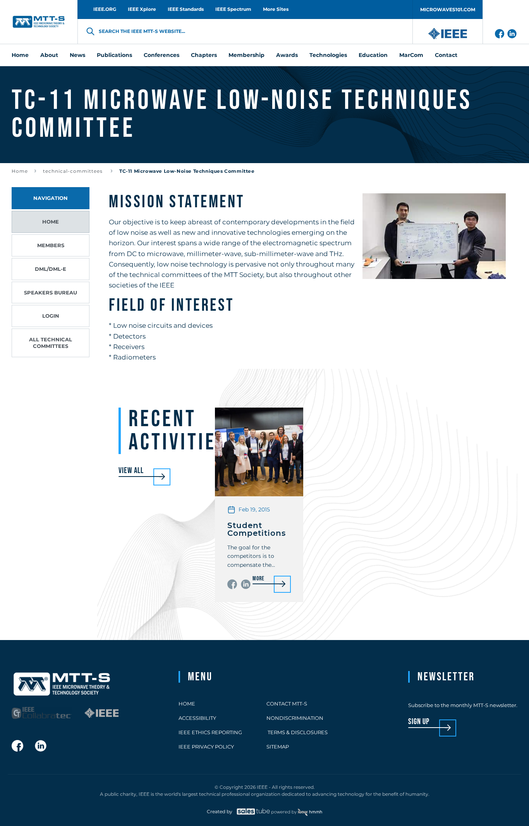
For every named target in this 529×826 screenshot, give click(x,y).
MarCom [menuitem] (411, 55)
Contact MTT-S (286, 703)
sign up (418, 722)
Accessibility (197, 718)
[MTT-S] (39, 22)
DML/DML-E (50, 269)
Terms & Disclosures (297, 732)
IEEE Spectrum (233, 9)
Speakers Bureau (50, 292)
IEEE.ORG (104, 9)
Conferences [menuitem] (161, 55)
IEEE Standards (186, 9)
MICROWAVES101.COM (447, 9)
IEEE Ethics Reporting (210, 732)
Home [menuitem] (20, 55)
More (258, 579)
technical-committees (73, 171)
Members (50, 245)
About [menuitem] (49, 55)
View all (131, 470)
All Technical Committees (50, 342)
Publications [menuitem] (114, 55)
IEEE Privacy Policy (206, 746)
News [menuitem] (77, 55)
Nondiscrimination (294, 718)
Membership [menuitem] (246, 55)
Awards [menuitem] (287, 55)
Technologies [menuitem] (328, 55)
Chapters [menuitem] (204, 55)
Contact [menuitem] (446, 55)
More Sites (276, 9)
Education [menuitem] (373, 55)
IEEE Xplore (142, 9)
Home (20, 171)
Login (50, 316)
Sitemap (277, 746)
